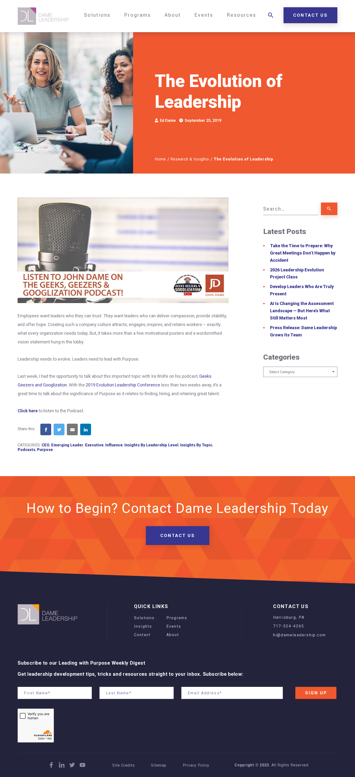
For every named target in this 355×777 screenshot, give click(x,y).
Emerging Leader (67, 445)
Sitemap (158, 765)
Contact (142, 634)
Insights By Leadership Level (151, 445)
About (172, 634)
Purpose (45, 449)
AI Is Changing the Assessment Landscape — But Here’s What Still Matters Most (302, 310)
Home (160, 159)
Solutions (144, 618)
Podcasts (26, 449)
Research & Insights (189, 159)
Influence (114, 445)
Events (173, 626)
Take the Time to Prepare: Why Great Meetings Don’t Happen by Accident (302, 253)
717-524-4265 (288, 626)
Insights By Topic (196, 445)
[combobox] (300, 372)
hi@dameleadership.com (299, 635)
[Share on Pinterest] (99, 437)
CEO (46, 445)
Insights (143, 626)
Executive (94, 445)
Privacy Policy (196, 765)
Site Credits (123, 765)
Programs (176, 618)
